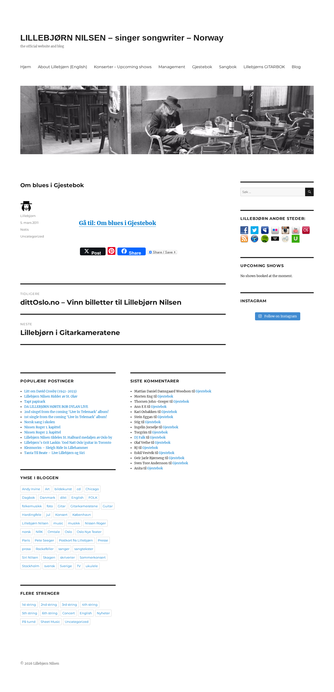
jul (48, 515)
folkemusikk (32, 506)
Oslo (68, 532)
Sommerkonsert (93, 557)
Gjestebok (202, 67)
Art (47, 489)
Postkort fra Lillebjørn (76, 540)
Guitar (108, 506)
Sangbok (228, 67)
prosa (26, 549)
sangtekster (83, 549)
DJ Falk (139, 437)
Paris (26, 540)
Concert (68, 613)
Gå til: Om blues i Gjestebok (117, 223)
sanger (63, 549)
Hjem (25, 67)
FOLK (93, 497)
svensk (49, 566)
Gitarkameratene (84, 506)
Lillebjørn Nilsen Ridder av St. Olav (50, 396)
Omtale (54, 532)
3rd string (69, 604)
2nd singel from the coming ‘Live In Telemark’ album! (66, 412)
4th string (90, 604)
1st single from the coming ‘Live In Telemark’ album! (65, 417)
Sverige (66, 566)
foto (50, 506)
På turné (29, 622)
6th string (49, 613)
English (77, 497)
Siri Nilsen (30, 557)
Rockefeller (45, 549)
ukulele (92, 566)
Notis (24, 229)
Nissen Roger (95, 523)
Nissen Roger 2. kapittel (42, 432)
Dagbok (28, 497)
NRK (39, 532)
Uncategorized (32, 236)
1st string (29, 604)
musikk (74, 523)
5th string (29, 613)
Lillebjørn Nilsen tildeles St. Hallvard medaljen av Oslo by (68, 437)
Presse (103, 540)
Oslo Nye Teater (89, 532)
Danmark (47, 497)
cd (79, 489)
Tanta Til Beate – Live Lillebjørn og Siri (54, 453)
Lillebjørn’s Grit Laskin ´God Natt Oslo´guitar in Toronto (67, 443)
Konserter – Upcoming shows (123, 67)
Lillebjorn (28, 216)
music (58, 523)
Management (171, 67)
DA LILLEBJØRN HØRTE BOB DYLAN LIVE (56, 407)
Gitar (62, 506)
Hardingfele (31, 515)
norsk (26, 532)
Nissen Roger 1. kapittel (42, 427)
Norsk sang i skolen (39, 422)
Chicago (92, 489)
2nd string (49, 604)
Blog (296, 67)
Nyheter (103, 613)
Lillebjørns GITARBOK (264, 67)
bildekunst (63, 489)
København (81, 515)
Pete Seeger (44, 540)
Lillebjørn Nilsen (35, 523)
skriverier (67, 557)
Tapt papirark (34, 402)
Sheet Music (50, 622)
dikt (63, 497)
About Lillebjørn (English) (62, 67)
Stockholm (30, 566)
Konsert (61, 515)
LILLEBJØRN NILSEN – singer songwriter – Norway (121, 37)
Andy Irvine (31, 489)
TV (79, 566)
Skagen (49, 557)
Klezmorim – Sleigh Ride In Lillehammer (56, 448)
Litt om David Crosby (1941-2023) (50, 391)
